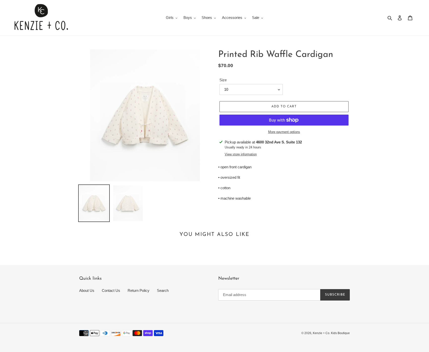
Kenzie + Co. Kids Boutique (331, 333)
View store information (241, 154)
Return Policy (138, 290)
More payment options (284, 132)
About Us (86, 290)
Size (223, 80)
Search (163, 290)
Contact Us (111, 290)
